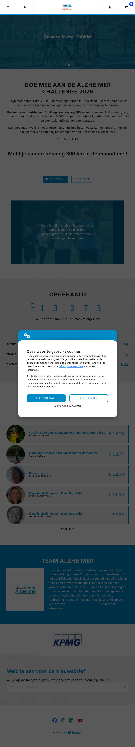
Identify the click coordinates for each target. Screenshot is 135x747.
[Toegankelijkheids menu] (131, 4)
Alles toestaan (46, 398)
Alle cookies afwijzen (67, 406)
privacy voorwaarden (71, 366)
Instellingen (88, 398)
